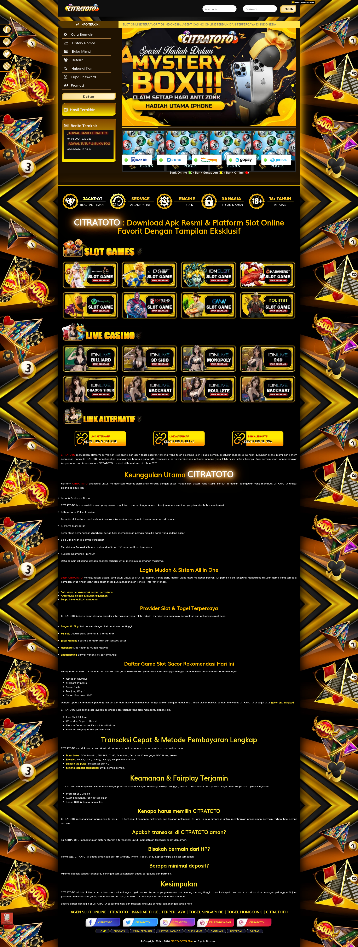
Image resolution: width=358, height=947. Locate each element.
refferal (236, 931)
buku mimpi (195, 931)
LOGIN (288, 9)
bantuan (217, 931)
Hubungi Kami (81, 68)
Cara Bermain (81, 34)
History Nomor (82, 42)
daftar (255, 931)
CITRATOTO (97, 222)
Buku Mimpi (80, 51)
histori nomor (169, 931)
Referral (77, 59)
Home (102, 931)
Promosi (77, 85)
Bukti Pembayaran (218, 922)
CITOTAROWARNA (182, 941)
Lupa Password (82, 76)
